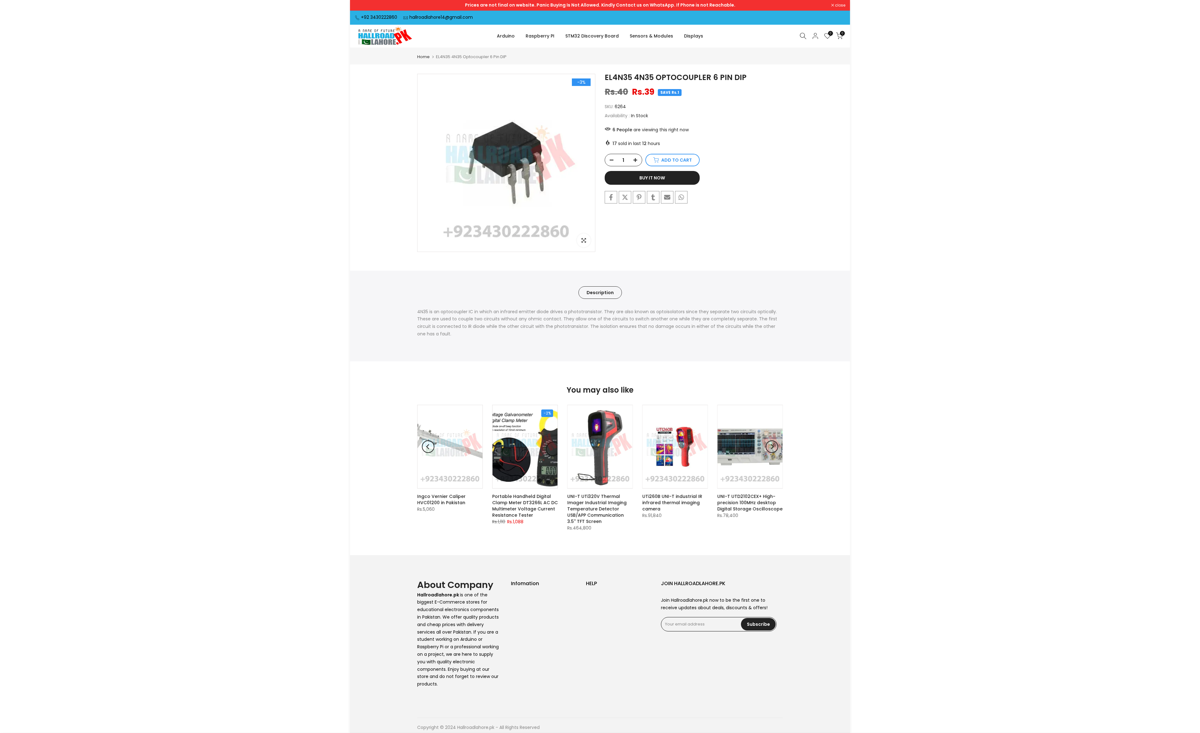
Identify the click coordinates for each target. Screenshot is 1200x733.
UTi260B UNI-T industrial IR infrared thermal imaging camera (672, 502)
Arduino (506, 36)
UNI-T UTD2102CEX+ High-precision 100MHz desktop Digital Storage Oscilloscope (749, 502)
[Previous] (428, 446)
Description (600, 292)
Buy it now (652, 178)
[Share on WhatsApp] (681, 197)
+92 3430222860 (379, 17)
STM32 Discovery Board (592, 36)
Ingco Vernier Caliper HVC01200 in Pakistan (441, 499)
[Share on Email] (667, 197)
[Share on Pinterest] (639, 197)
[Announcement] (600, 5)
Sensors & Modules (651, 36)
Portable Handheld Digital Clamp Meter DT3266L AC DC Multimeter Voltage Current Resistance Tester (525, 505)
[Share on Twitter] (625, 197)
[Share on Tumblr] (653, 197)
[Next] (772, 446)
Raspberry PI (540, 36)
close (363, 5)
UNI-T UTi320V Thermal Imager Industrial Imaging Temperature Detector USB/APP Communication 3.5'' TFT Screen (597, 509)
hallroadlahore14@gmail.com (441, 17)
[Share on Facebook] (611, 197)
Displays (693, 36)
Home (423, 57)
